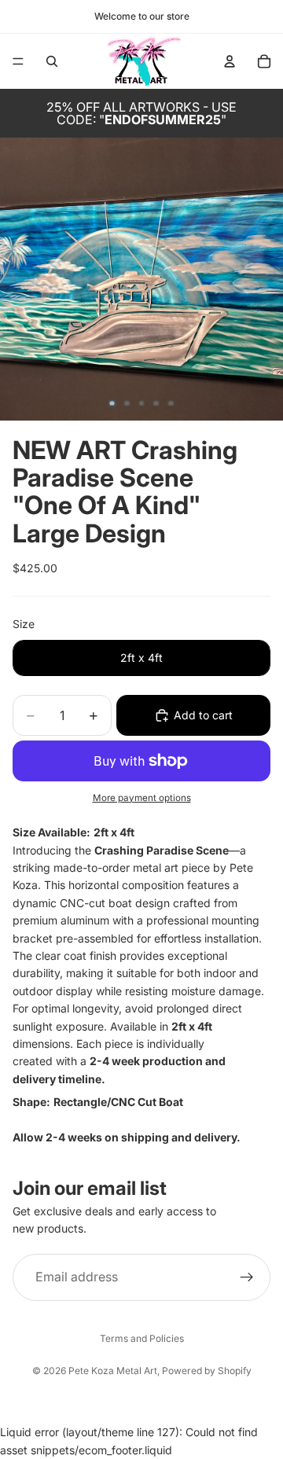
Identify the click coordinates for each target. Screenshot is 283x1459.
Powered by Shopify (207, 1370)
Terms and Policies (142, 1338)
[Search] (52, 61)
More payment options (142, 797)
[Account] (229, 61)
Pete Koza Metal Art (112, 1370)
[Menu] (18, 61)
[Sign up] (246, 1276)
